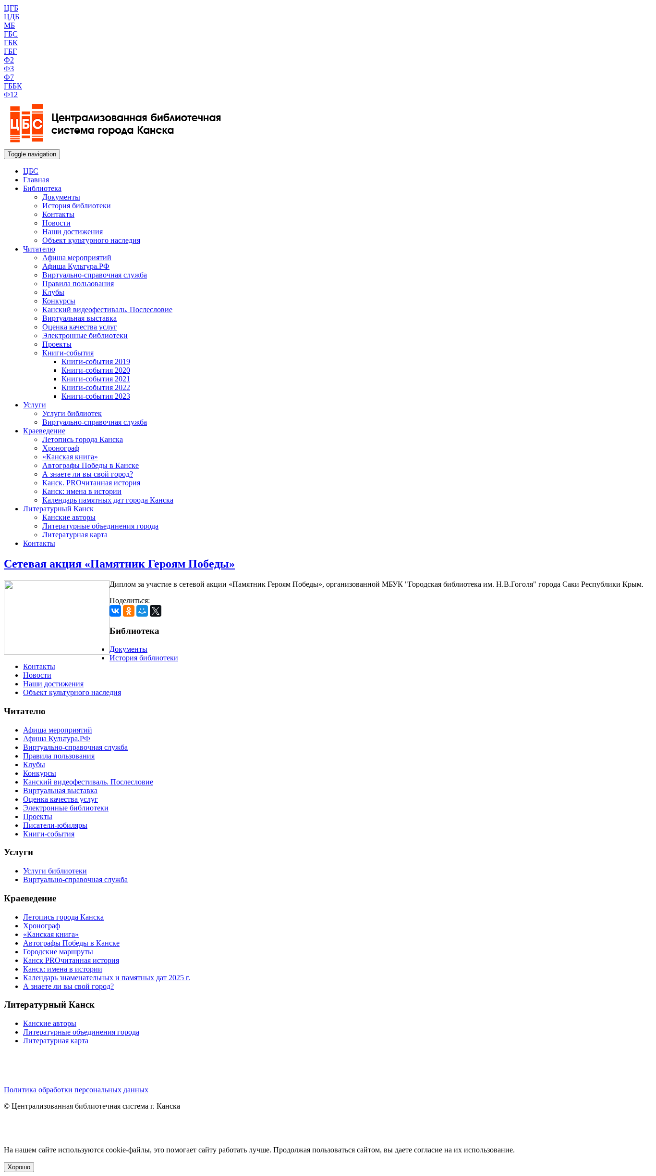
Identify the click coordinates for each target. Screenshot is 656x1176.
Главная (36, 180)
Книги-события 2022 (95, 387)
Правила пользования (78, 283)
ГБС (11, 34)
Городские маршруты (58, 952)
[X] (155, 611)
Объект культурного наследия (91, 240)
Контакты (58, 214)
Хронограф (60, 448)
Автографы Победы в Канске (90, 465)
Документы (61, 197)
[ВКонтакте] (115, 611)
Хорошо (19, 1167)
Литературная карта (75, 535)
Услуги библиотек (72, 413)
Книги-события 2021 (95, 379)
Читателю (39, 249)
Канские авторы (69, 517)
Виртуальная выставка (79, 318)
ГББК (13, 86)
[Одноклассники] (128, 611)
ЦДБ (11, 17)
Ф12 (11, 94)
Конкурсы (58, 301)
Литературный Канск (58, 509)
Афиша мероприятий (76, 257)
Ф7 (9, 77)
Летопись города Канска (82, 439)
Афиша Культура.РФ (75, 266)
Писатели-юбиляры (55, 825)
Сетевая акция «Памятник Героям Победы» (119, 563)
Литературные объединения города (100, 526)
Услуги (34, 405)
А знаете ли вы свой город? (87, 474)
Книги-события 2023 (95, 396)
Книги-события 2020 (95, 370)
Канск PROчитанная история (71, 960)
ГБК (11, 42)
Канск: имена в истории (81, 491)
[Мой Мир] (142, 611)
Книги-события (68, 353)
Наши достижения (72, 232)
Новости (56, 223)
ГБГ (10, 51)
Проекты (57, 344)
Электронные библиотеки (85, 335)
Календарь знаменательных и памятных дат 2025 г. (106, 978)
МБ (9, 25)
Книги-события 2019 (95, 361)
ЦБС (30, 171)
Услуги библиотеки (55, 871)
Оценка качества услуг (79, 327)
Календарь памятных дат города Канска (107, 500)
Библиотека (42, 188)
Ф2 (9, 60)
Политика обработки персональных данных (76, 1090)
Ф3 (9, 68)
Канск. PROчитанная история (91, 483)
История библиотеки (76, 206)
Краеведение (44, 431)
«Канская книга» (70, 457)
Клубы (53, 292)
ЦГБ (11, 8)
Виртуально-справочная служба (94, 275)
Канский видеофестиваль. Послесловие (107, 309)
